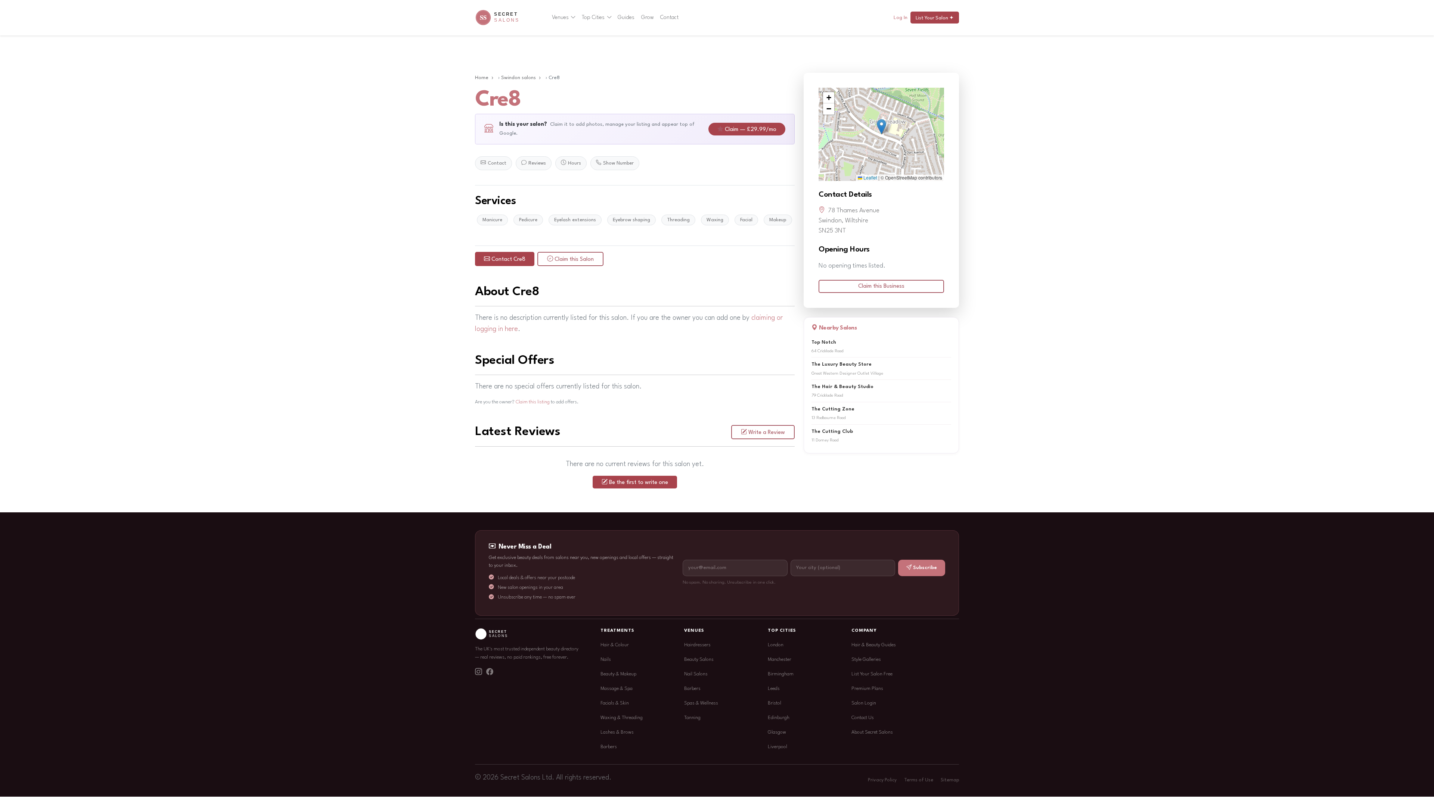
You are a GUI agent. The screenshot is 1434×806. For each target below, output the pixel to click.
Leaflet (869, 177)
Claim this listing (533, 402)
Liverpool (777, 746)
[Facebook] (489, 673)
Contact (669, 17)
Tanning (692, 717)
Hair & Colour (614, 645)
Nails (605, 659)
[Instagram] (478, 673)
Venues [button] (560, 17)
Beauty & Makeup (618, 674)
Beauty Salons (699, 659)
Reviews (537, 163)
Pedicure (528, 220)
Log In (900, 17)
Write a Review (766, 432)
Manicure (492, 220)
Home (481, 77)
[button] (881, 126)
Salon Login (863, 703)
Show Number (618, 163)
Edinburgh (778, 717)
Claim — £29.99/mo (750, 129)
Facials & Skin (614, 703)
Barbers (608, 746)
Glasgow (777, 732)
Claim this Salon (574, 259)
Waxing (715, 220)
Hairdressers (697, 645)
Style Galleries (866, 659)
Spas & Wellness (701, 703)
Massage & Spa (616, 688)
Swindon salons (518, 77)
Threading (678, 220)
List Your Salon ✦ (935, 18)
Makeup (777, 220)
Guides (626, 17)
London (775, 645)
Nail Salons (696, 674)
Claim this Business (881, 286)
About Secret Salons (872, 732)
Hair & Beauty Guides (873, 645)
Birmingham (781, 674)
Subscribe (925, 567)
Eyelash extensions (575, 220)
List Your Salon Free (872, 674)
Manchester (779, 659)
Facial (746, 220)
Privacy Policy (882, 780)
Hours (574, 163)
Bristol (774, 703)
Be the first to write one (638, 482)
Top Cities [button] (593, 17)
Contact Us (862, 717)
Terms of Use (918, 780)
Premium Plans (867, 688)
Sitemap (950, 780)
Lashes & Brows (617, 732)
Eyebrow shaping (631, 220)
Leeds (774, 688)
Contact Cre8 (508, 259)
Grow (647, 17)
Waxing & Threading (621, 717)
